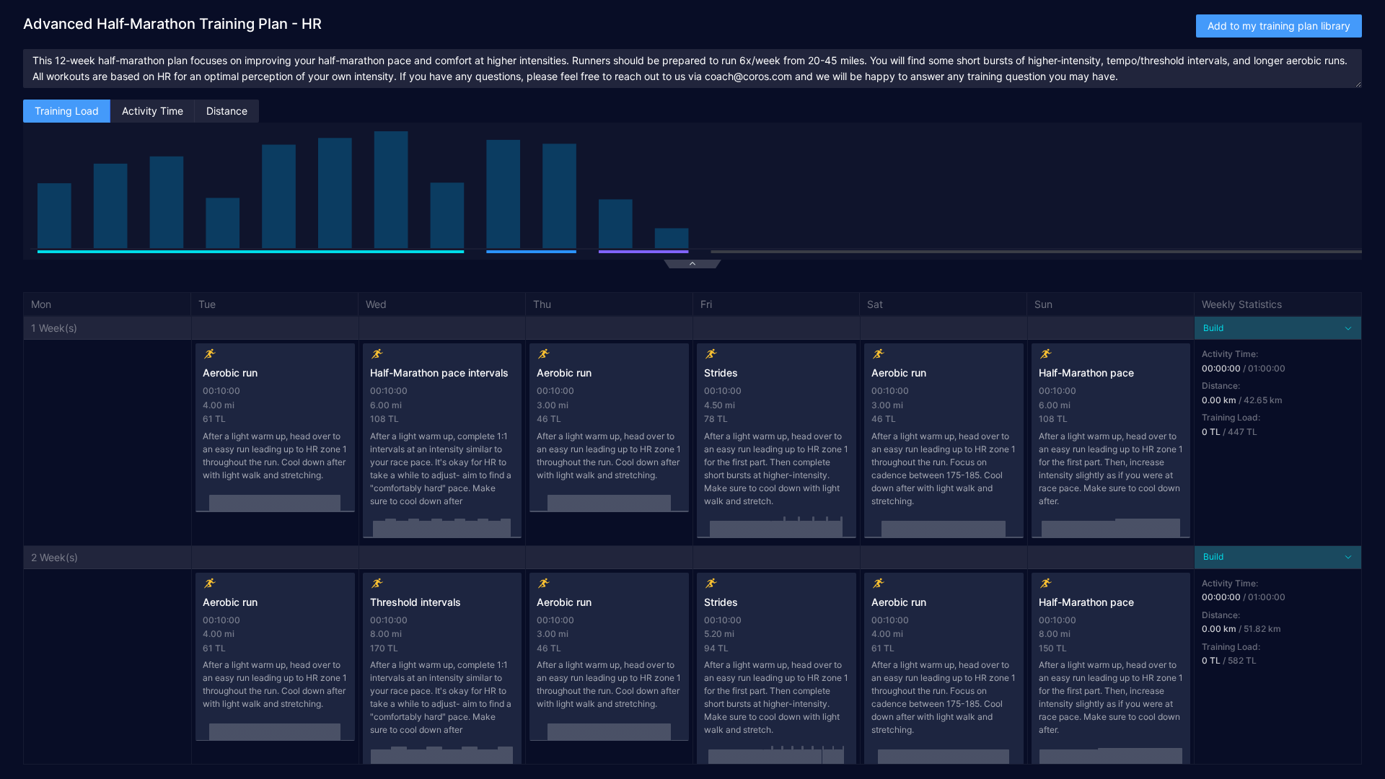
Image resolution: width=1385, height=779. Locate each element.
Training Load (67, 111)
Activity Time (152, 111)
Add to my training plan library (1279, 25)
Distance (226, 111)
